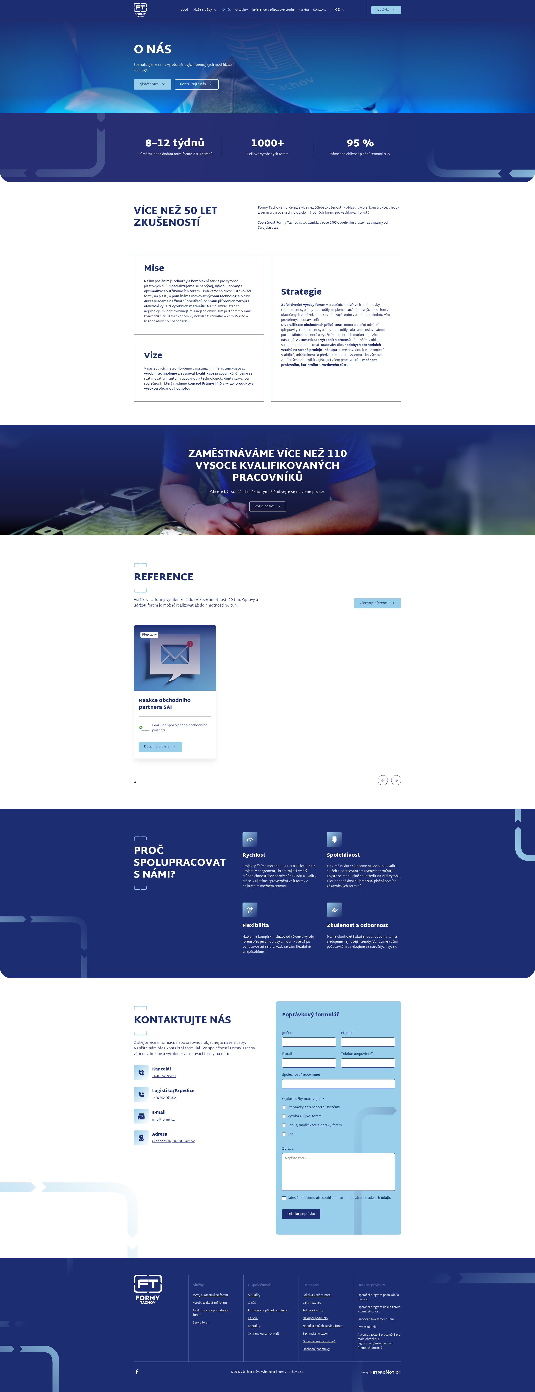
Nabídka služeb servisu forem (323, 1326)
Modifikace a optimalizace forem (211, 1313)
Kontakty (319, 10)
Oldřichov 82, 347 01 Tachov (173, 1142)
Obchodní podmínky (316, 1349)
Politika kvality (313, 1310)
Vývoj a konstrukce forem (210, 1295)
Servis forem (201, 1322)
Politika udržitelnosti (317, 1295)
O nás (226, 10)
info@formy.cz (163, 1120)
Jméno (287, 1033)
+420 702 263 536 (164, 1098)
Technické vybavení (316, 1333)
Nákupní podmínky (315, 1318)
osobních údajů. (378, 1198)
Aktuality (241, 10)
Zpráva (287, 1148)
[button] (205, 10)
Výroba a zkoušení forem (210, 1303)
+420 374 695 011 (164, 1076)
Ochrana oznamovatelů (264, 1333)
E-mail (287, 1054)
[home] (140, 10)
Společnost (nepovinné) (301, 1075)
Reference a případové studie (273, 10)
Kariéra (303, 10)
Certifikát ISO (312, 1303)
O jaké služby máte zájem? (303, 1099)
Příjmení (347, 1033)
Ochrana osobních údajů (319, 1341)
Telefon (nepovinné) (357, 1054)
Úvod (184, 10)
